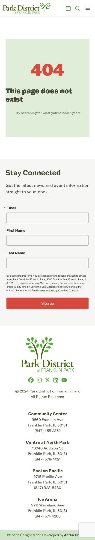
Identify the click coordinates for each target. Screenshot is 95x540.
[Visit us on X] (47, 380)
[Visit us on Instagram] (39, 380)
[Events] (68, 8)
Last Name (15, 253)
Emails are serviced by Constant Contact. (55, 290)
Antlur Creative (76, 535)
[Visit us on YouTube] (64, 380)
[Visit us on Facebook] (31, 380)
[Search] (77, 8)
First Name (15, 230)
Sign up (47, 303)
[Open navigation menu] (87, 8)
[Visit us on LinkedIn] (56, 380)
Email (11, 208)
